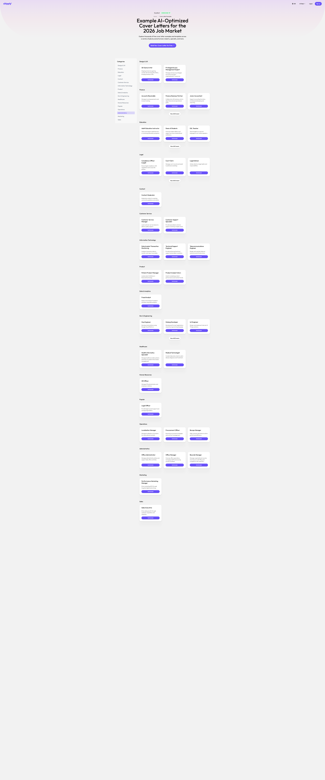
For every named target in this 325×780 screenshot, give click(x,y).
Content (120, 79)
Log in (310, 3)
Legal (119, 75)
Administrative (122, 113)
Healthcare (121, 99)
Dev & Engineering (123, 96)
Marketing (121, 116)
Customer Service (123, 82)
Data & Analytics (123, 92)
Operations (121, 109)
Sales (119, 120)
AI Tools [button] (302, 3)
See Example (150, 79)
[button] (294, 3)
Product (120, 89)
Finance (120, 69)
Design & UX (121, 65)
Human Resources (123, 103)
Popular (120, 106)
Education (121, 72)
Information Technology (125, 86)
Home (155, 16)
